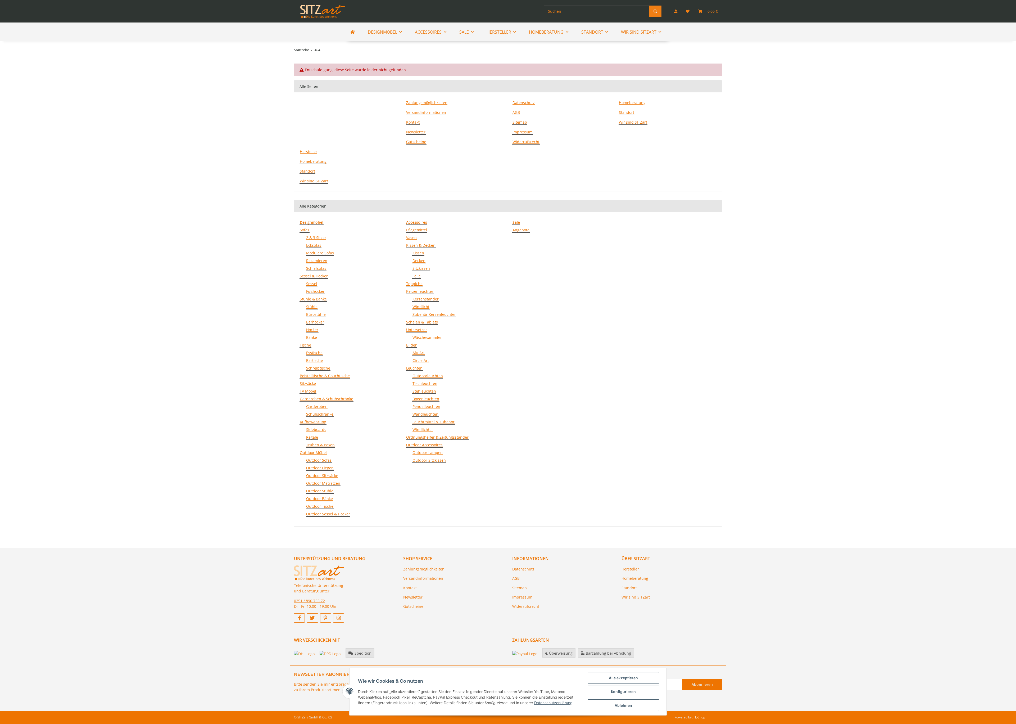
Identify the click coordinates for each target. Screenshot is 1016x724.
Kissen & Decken (421, 245)
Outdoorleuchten (427, 375)
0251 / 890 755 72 (309, 600)
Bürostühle (316, 314)
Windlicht (420, 306)
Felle (416, 275)
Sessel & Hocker (314, 275)
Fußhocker (315, 291)
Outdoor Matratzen (323, 483)
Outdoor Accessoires (424, 444)
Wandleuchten (425, 414)
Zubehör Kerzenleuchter (434, 314)
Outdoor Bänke (319, 498)
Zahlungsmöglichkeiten (426, 102)
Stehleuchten (424, 391)
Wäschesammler (427, 337)
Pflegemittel (416, 229)
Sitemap (519, 122)
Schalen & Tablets (422, 322)
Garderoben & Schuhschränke (326, 398)
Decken (418, 260)
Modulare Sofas (320, 252)
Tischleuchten (424, 383)
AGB (516, 112)
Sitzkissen (421, 268)
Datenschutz (523, 102)
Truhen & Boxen (320, 444)
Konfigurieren (623, 691)
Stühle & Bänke (313, 299)
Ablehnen (623, 705)
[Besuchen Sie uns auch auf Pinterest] (325, 618)
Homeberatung (632, 102)
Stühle (312, 306)
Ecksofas (313, 245)
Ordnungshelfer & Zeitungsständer (437, 437)
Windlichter (422, 429)
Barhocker (315, 322)
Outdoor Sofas (319, 460)
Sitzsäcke (308, 383)
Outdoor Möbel (313, 452)
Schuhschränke (319, 414)
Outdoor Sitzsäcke (322, 475)
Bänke (311, 337)
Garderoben (317, 406)
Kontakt (413, 122)
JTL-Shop (698, 717)
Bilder (411, 345)
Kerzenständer (425, 299)
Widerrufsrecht (525, 141)
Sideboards (316, 429)
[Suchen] (655, 11)
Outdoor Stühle (319, 490)
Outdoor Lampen (427, 452)
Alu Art (418, 352)
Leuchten (414, 368)
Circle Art (420, 360)
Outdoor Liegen (320, 467)
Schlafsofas (316, 268)
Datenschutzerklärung (553, 702)
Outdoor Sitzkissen (429, 460)
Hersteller (308, 151)
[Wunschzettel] (688, 11)
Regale (312, 437)
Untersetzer (416, 329)
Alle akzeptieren (623, 678)
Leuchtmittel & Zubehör (433, 421)
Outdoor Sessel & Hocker (328, 513)
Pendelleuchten (426, 406)
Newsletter (415, 131)
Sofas (304, 229)
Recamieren (316, 260)
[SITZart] (322, 11)
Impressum (522, 131)
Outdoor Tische (319, 506)
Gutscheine (416, 141)
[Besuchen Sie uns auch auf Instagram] (338, 618)
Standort (626, 112)
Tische (305, 345)
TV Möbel (308, 391)
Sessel (311, 283)
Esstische (314, 352)
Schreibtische (318, 368)
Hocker (312, 329)
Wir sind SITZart (633, 122)
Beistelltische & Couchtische (325, 375)
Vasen (411, 237)
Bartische (314, 360)
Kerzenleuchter (419, 291)
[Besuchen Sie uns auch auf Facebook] (299, 618)
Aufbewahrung (313, 421)
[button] (676, 11)
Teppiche (414, 283)
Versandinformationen (426, 112)
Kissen (418, 252)
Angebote (520, 229)
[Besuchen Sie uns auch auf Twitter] (312, 618)
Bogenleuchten (425, 398)
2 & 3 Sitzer (316, 237)
